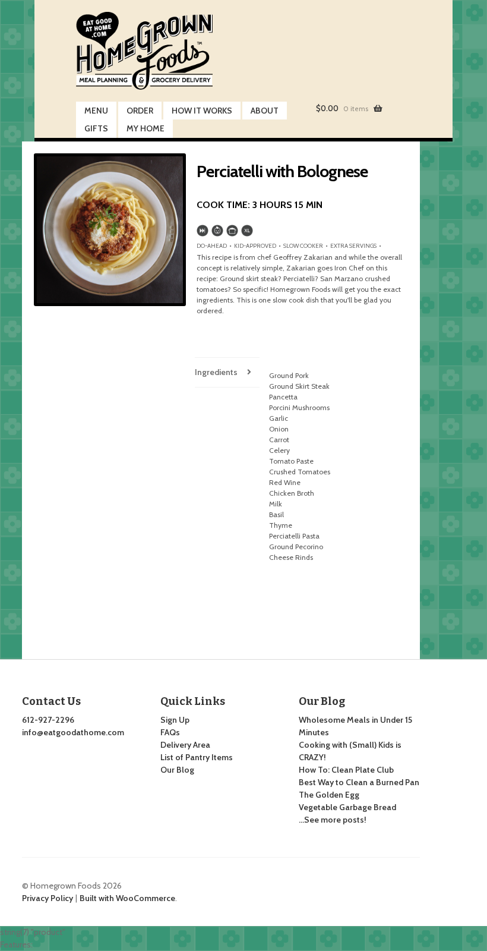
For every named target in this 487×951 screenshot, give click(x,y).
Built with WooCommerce (127, 898)
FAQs (170, 732)
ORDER (140, 110)
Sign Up (174, 719)
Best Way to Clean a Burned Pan (359, 782)
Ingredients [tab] (216, 372)
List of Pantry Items (196, 757)
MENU (96, 110)
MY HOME (146, 128)
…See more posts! (332, 819)
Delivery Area (185, 744)
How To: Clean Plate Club (346, 769)
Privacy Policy (47, 898)
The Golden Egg (329, 794)
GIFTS (96, 128)
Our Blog (177, 769)
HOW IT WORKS (202, 110)
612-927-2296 (48, 719)
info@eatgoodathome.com (73, 732)
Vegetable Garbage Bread (347, 807)
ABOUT (265, 110)
